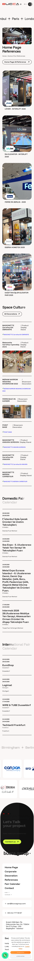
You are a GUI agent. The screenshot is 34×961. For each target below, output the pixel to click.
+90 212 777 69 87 (14, 913)
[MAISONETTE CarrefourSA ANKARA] (17, 464)
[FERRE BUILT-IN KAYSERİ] (17, 411)
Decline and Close (21, 956)
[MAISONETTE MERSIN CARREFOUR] (17, 481)
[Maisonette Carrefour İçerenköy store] (17, 362)
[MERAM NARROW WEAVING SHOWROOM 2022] (17, 390)
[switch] (21, 4)
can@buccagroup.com (16, 903)
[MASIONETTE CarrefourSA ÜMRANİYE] (17, 334)
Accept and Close (21, 952)
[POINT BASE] (17, 432)
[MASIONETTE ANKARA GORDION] (17, 447)
